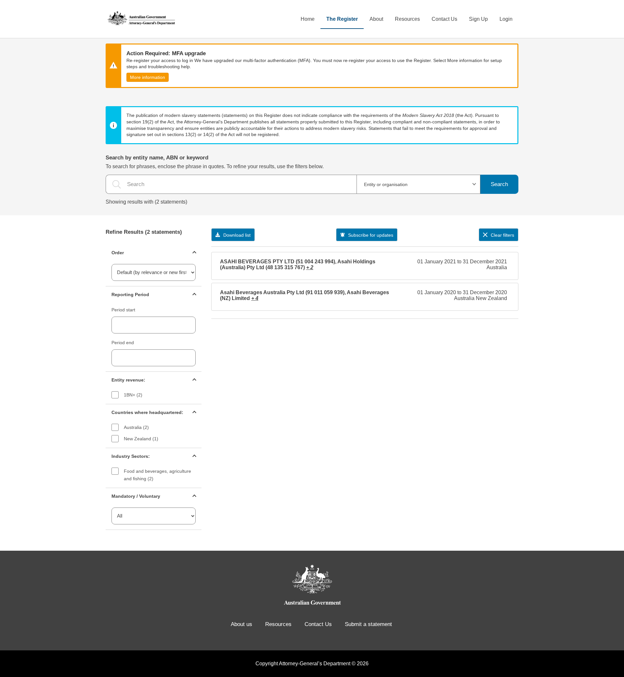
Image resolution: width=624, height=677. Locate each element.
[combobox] (418, 184)
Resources (407, 19)
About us (241, 624)
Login (506, 19)
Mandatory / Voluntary (135, 496)
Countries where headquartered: (147, 412)
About (376, 19)
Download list (237, 235)
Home (308, 19)
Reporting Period (130, 294)
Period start (123, 309)
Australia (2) (136, 427)
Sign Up (478, 19)
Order (117, 252)
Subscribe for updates (370, 235)
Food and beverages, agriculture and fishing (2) (157, 475)
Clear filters (502, 235)
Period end (122, 342)
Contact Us (444, 19)
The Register (342, 19)
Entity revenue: (128, 379)
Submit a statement (368, 624)
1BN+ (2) (133, 394)
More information (147, 77)
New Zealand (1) (141, 438)
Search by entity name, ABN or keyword (157, 158)
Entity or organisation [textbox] (386, 184)
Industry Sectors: (130, 456)
